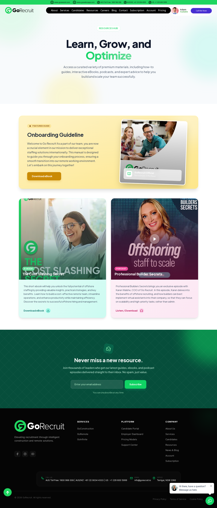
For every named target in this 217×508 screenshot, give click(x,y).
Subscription (137, 10)
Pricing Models (129, 439)
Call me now (201, 10)
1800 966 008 (67, 480)
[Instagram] (25, 454)
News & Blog (172, 450)
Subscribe (135, 384)
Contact (123, 10)
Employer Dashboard (132, 434)
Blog (114, 10)
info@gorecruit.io (142, 480)
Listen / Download (126, 310)
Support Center (129, 444)
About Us (170, 428)
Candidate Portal (130, 428)
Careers (105, 10)
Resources (92, 10)
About (54, 10)
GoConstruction (85, 428)
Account (151, 10)
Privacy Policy (159, 499)
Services (64, 10)
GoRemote (82, 434)
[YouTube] (33, 454)
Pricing (162, 10)
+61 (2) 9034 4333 (94, 480)
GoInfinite (82, 439)
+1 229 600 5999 (118, 480)
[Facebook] (17, 454)
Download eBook (42, 176)
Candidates (78, 10)
